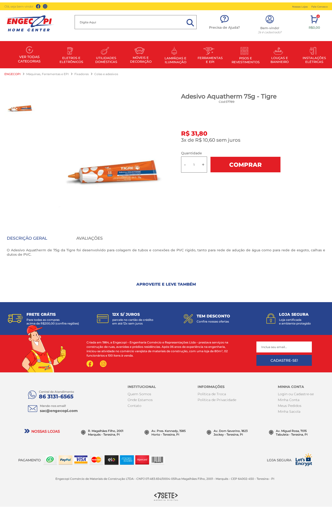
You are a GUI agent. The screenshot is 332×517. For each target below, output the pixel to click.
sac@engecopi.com (59, 410)
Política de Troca (212, 394)
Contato (134, 405)
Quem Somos (139, 394)
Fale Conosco (319, 6)
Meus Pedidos (289, 405)
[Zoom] (20, 107)
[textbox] (136, 22)
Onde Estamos (140, 400)
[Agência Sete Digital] (166, 496)
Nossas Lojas (300, 6)
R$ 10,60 (205, 140)
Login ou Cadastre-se (296, 394)
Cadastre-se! (284, 360)
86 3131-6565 (56, 396)
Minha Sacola (289, 411)
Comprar (245, 164)
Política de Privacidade (217, 400)
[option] (114, 167)
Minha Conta (288, 400)
